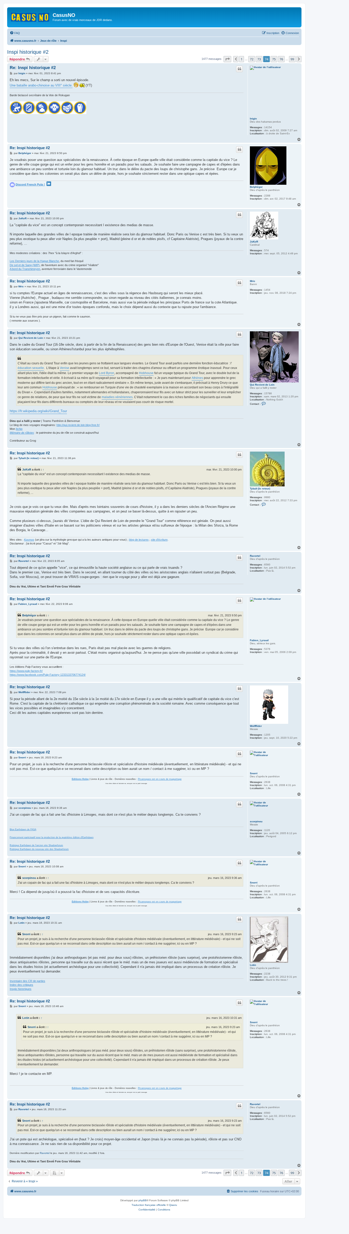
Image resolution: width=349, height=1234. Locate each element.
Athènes (197, 378)
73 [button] (259, 59)
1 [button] (241, 59)
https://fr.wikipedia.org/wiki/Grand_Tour (38, 411)
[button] (227, 59)
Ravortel (255, 555)
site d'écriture (159, 539)
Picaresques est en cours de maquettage (160, 779)
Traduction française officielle (149, 1205)
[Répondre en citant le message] (239, 69)
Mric (252, 281)
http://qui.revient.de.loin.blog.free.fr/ (78, 425)
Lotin (253, 965)
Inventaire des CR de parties (27, 980)
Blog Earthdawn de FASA (23, 829)
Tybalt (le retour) (260, 488)
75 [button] (274, 59)
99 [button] (292, 59)
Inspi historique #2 (28, 52)
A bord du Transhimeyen (25, 268)
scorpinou (256, 821)
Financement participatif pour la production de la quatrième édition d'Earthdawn (52, 837)
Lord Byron (106, 373)
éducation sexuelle (31, 368)
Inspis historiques (20, 988)
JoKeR (254, 241)
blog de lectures (139, 539)
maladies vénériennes (117, 397)
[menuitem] (15, 33)
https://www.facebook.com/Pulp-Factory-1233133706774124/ (48, 674)
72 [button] (251, 59)
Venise (64, 368)
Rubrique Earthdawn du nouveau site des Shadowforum (39, 849)
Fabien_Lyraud (259, 640)
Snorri (254, 773)
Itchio (19, 428)
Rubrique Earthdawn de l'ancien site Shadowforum (36, 845)
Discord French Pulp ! (30, 184)
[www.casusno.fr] (30, 16)
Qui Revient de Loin (262, 384)
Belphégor (256, 186)
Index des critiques (21, 984)
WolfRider (256, 726)
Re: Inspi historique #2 (33, 67)
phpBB (142, 1200)
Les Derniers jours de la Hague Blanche (34, 261)
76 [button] (281, 59)
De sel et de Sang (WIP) (25, 265)
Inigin (253, 118)
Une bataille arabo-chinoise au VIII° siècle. (41, 85)
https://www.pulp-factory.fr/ (26, 670)
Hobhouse (146, 373)
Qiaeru (173, 1205)
